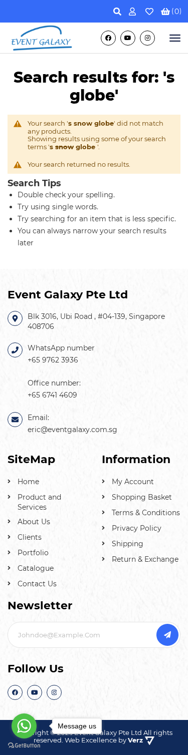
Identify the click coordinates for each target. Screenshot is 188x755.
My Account (133, 481)
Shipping (127, 543)
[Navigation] (173, 38)
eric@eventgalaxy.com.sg (72, 429)
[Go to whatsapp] (24, 725)
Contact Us (37, 583)
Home (28, 481)
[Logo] (42, 37)
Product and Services (39, 502)
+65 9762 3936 (53, 359)
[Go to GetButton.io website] (24, 745)
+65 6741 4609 (52, 395)
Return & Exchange (145, 559)
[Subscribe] (167, 635)
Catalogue (36, 568)
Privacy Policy (136, 528)
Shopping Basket (142, 497)
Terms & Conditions (146, 512)
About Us (34, 521)
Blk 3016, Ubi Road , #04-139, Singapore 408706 (96, 321)
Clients (30, 537)
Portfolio (33, 552)
